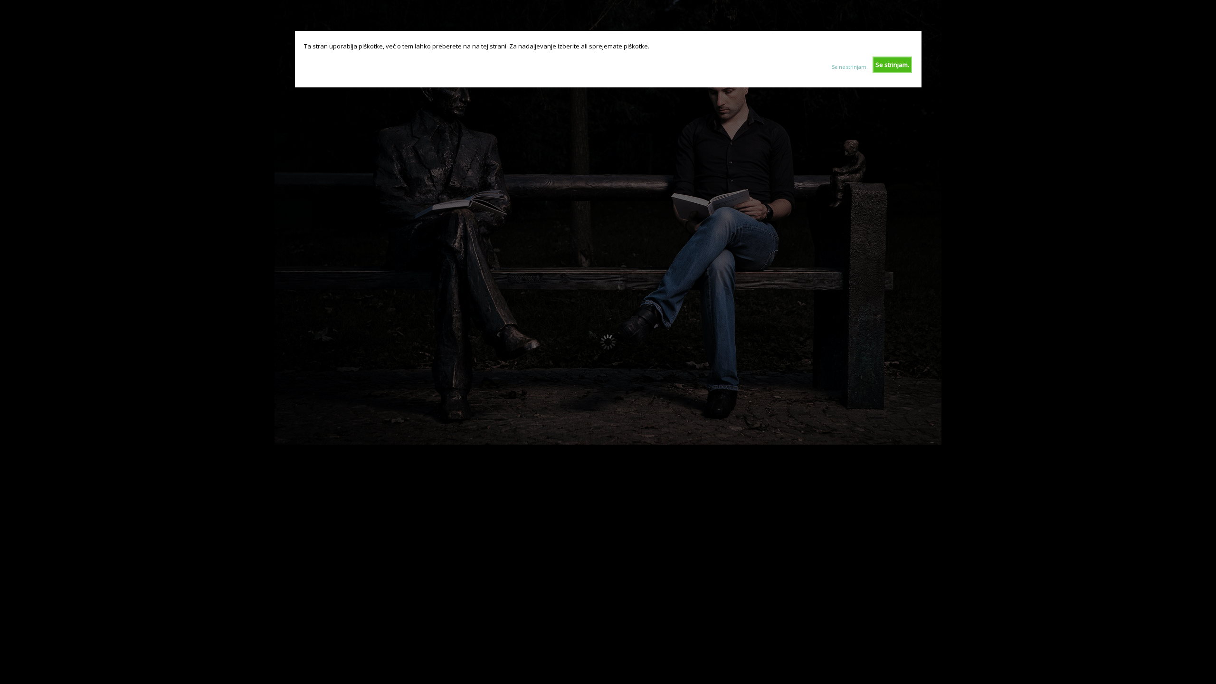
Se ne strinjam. (850, 67)
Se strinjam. (892, 64)
